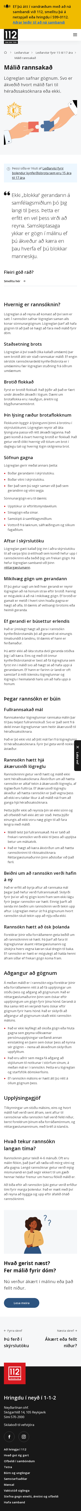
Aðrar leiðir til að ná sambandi (39, 22)
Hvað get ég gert (16, 1455)
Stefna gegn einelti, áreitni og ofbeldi (31, 1496)
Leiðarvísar (21, 52)
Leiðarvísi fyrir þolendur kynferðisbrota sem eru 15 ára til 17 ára (41, 173)
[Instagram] (23, 1436)
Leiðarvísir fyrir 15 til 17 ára (54, 52)
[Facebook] (9, 1436)
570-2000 (17, 1417)
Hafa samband (14, 1502)
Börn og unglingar (17, 1473)
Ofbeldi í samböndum (19, 1461)
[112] (11, 35)
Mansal (9, 1485)
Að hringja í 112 (15, 1449)
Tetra (8, 1467)
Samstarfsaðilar (15, 1479)
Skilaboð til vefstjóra (19, 1425)
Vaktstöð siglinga (16, 1490)
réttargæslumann (17, 567)
